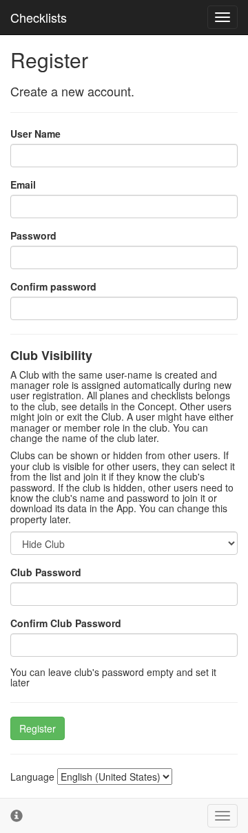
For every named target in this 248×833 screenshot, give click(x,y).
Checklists (38, 17)
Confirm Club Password (65, 623)
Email (23, 184)
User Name (35, 133)
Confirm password (53, 286)
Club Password (45, 572)
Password (33, 235)
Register (37, 728)
